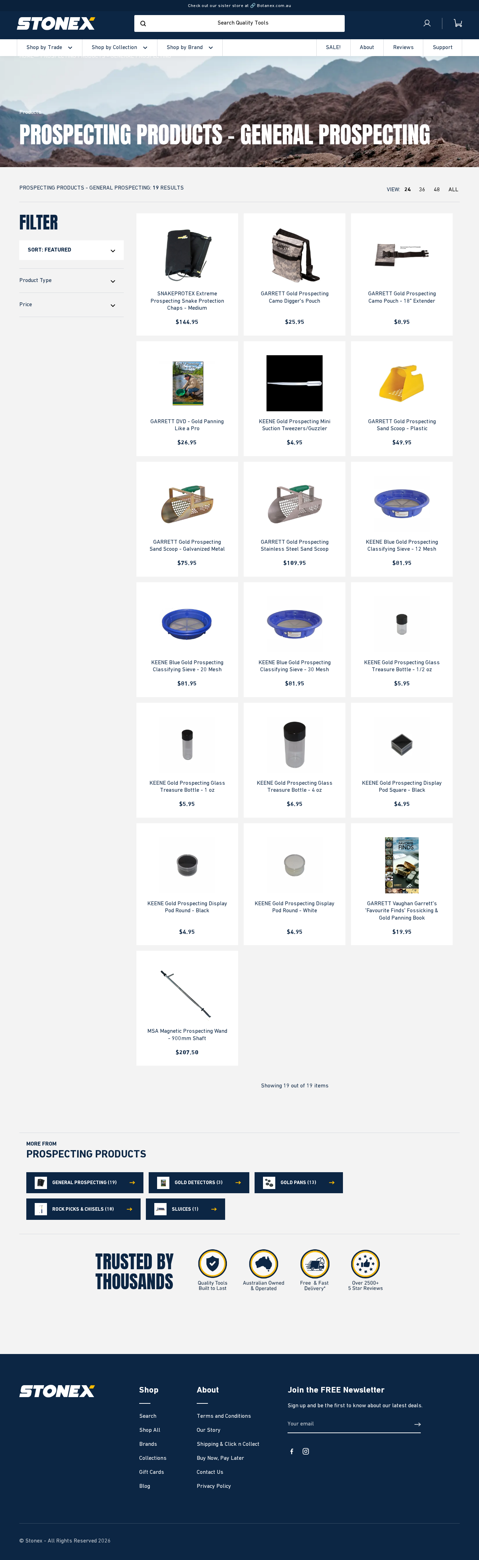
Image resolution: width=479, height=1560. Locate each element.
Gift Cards (151, 1472)
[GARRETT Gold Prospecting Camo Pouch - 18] (401, 255)
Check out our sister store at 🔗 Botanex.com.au (239, 6)
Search (147, 1416)
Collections (153, 1458)
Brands (148, 1444)
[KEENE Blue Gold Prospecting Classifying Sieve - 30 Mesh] (294, 624)
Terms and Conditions (224, 1416)
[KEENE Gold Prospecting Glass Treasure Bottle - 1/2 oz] (401, 624)
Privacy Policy (214, 1486)
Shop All (149, 1430)
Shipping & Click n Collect (228, 1444)
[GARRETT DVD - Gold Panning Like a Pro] (187, 383)
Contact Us (210, 1472)
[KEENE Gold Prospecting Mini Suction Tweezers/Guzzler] (294, 383)
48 (437, 190)
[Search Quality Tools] (143, 23)
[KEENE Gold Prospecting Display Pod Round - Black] (187, 865)
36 (422, 190)
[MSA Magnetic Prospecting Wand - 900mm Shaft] (187, 993)
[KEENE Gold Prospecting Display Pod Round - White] (294, 865)
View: (422, 190)
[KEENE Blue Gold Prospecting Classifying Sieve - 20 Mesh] (187, 624)
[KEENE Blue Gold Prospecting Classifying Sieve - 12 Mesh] (401, 504)
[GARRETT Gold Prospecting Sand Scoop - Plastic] (401, 383)
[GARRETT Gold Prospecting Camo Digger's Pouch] (294, 255)
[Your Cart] (452, 23)
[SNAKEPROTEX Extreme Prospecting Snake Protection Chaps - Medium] (187, 255)
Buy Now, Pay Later (220, 1458)
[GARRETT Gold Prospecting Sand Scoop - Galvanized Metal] (187, 504)
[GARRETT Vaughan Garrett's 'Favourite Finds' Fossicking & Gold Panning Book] (401, 865)
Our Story (209, 1430)
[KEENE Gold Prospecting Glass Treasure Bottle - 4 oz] (294, 745)
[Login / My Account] (427, 23)
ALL (453, 190)
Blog (144, 1486)
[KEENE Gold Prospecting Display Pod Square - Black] (401, 745)
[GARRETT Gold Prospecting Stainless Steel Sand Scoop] (294, 504)
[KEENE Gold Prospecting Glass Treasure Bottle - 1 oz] (187, 745)
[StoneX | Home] (56, 23)
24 (407, 190)
